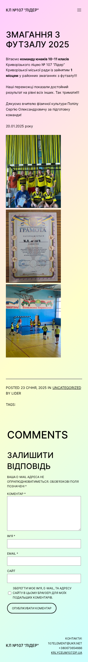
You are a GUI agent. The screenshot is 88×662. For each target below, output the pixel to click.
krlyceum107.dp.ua (66, 652)
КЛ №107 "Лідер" (22, 10)
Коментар (16, 494)
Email (12, 553)
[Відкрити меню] (79, 10)
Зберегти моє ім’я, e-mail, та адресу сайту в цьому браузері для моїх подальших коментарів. (42, 592)
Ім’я (11, 536)
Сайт (11, 571)
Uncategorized (67, 388)
